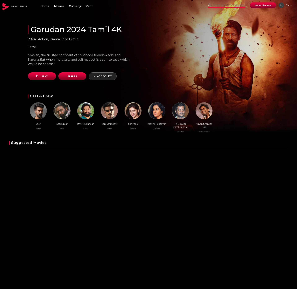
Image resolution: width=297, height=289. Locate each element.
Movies (59, 6)
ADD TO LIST (103, 76)
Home (44, 6)
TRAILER (72, 76)
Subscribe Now (263, 5)
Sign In (289, 5)
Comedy (75, 6)
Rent (89, 6)
